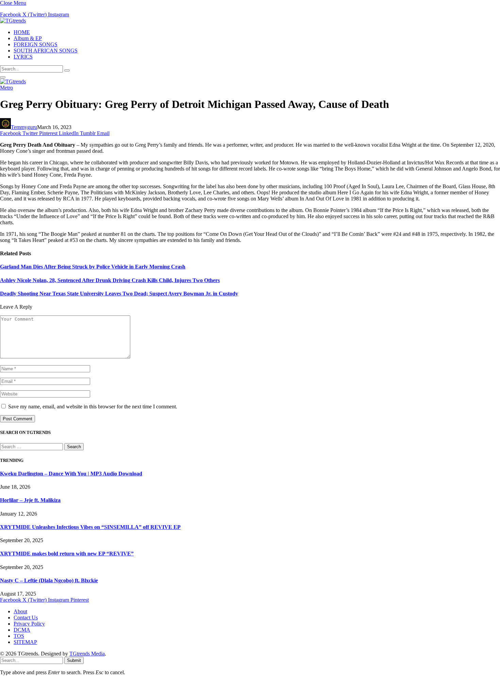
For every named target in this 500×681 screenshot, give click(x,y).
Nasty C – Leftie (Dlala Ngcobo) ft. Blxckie (49, 580)
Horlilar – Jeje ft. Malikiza (30, 500)
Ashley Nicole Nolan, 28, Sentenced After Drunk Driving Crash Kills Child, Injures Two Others (110, 280)
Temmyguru (24, 127)
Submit (74, 660)
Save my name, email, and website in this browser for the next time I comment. (92, 406)
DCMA (22, 630)
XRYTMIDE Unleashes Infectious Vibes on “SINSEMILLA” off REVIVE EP (90, 527)
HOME (22, 32)
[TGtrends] (13, 20)
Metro (6, 88)
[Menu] (2, 77)
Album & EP (28, 38)
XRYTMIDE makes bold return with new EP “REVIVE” (67, 553)
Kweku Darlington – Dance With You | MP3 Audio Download (71, 473)
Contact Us (26, 617)
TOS (19, 636)
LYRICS (23, 57)
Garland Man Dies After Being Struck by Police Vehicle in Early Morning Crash (92, 267)
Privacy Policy (29, 624)
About (20, 611)
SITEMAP (25, 642)
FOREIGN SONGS (35, 44)
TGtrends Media (87, 653)
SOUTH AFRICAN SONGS (46, 50)
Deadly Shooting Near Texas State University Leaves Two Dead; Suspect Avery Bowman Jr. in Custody (119, 293)
